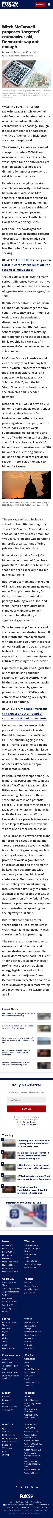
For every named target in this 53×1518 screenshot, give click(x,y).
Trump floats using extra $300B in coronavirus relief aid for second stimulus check (26, 265)
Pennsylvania (8, 1251)
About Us (7, 1424)
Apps (4, 1428)
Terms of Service (28, 1124)
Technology (7, 1410)
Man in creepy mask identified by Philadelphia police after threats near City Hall (33, 1155)
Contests (6, 1359)
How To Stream (31, 1322)
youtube (31, 1487)
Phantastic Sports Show (10, 1323)
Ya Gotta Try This (10, 1301)
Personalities (7, 1445)
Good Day (8, 1278)
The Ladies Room (32, 1382)
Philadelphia (7, 1248)
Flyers (4, 1335)
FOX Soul (28, 1341)
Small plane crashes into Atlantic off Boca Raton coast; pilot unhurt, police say (18, 1040)
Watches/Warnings (32, 1264)
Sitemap (5, 1454)
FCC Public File (8, 1435)
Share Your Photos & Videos (10, 1376)
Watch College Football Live (30, 1436)
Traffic (5, 1295)
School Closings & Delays (32, 1249)
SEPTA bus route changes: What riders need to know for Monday (18, 1014)
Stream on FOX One (30, 1426)
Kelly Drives (29, 1375)
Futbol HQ (6, 1328)
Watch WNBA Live (32, 1469)
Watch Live (40, 5)
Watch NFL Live (31, 1431)
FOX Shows (7, 1362)
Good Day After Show (9, 1283)
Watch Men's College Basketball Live (32, 1455)
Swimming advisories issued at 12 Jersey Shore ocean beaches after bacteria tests (33, 1143)
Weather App (30, 1267)
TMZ (4, 1369)
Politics (35, 52)
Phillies (5, 1338)
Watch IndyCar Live (32, 1449)
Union (4, 1345)
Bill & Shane (29, 1372)
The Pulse (28, 1385)
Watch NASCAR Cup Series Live (33, 1445)
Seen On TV (7, 1305)
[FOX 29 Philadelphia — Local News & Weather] (10, 4)
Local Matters (30, 1348)
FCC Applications (9, 1438)
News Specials (30, 1335)
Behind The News (32, 1369)
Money (6, 1392)
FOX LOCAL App (31, 1400)
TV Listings (7, 1448)
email (37, 1487)
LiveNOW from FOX (33, 1331)
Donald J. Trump (31, 1289)
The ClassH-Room (10, 1365)
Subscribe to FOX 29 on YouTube (23, 1202)
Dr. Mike (6, 1311)
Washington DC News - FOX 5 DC (32, 1416)
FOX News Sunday (10, 1271)
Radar (26, 1257)
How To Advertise (10, 1441)
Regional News (29, 1394)
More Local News (10, 1261)
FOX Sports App (9, 1348)
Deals (4, 1403)
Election (27, 1282)
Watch (28, 1318)
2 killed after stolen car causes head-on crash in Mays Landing (18, 1027)
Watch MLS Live (31, 1473)
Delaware (6, 1258)
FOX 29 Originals (29, 1357)
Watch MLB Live (31, 1440)
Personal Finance (9, 1406)
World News (7, 1268)
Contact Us (7, 1431)
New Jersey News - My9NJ (32, 1404)
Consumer (6, 1400)
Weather (29, 1241)
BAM (26, 1365)
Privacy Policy (29, 1122)
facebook (16, 1487)
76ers (4, 1341)
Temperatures (30, 1261)
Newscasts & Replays (30, 1327)
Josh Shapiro (29, 1292)
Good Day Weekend (11, 1288)
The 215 (28, 1379)
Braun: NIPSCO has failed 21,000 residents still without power (15, 1063)
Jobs (4, 1451)
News (5, 1241)
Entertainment (11, 1355)
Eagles (5, 1331)
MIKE (26, 1362)
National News (8, 1265)
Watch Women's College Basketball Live (32, 1464)
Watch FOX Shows (10, 1372)
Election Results (31, 1286)
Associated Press (24, 52)
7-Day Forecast (31, 1245)
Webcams (28, 1338)
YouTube (28, 1345)
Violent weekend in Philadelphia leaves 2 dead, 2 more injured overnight (16, 1052)
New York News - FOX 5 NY (32, 1410)
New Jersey (7, 1255)
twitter (21, 1487)
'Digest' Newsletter (10, 1291)
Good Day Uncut (9, 1308)
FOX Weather (30, 1254)
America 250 (7, 1245)
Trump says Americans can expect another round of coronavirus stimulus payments (24, 713)
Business (6, 1396)
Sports (6, 1318)
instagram (26, 1487)
